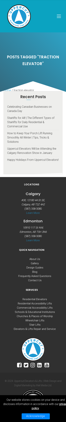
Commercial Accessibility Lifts (35, 307)
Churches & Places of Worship (35, 316)
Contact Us (35, 280)
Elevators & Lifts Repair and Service (35, 329)
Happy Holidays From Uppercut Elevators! (33, 159)
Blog (34, 271)
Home (7, 90)
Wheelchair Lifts (34, 320)
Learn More (33, 213)
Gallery (35, 263)
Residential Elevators (35, 299)
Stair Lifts (34, 324)
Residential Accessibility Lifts (35, 303)
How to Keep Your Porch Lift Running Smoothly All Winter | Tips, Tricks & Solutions (29, 137)
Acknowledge (35, 416)
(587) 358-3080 (33, 208)
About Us (34, 259)
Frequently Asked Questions (34, 276)
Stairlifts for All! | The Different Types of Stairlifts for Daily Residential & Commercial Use (30, 122)
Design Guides (34, 267)
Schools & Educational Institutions (35, 312)
